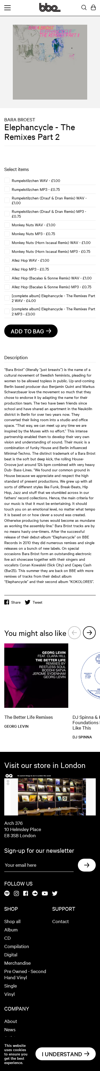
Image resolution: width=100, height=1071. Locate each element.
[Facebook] (25, 894)
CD (7, 938)
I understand (62, 1054)
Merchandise (17, 963)
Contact (60, 921)
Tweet (37, 602)
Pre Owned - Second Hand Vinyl (25, 974)
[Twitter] (55, 894)
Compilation (16, 946)
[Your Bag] (93, 8)
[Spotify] (7, 894)
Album (11, 929)
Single (10, 985)
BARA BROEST (19, 119)
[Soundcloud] (35, 894)
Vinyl (9, 994)
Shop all (12, 921)
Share (16, 602)
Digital (10, 954)
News (9, 1029)
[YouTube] (45, 893)
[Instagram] (16, 894)
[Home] (50, 10)
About (10, 1021)
